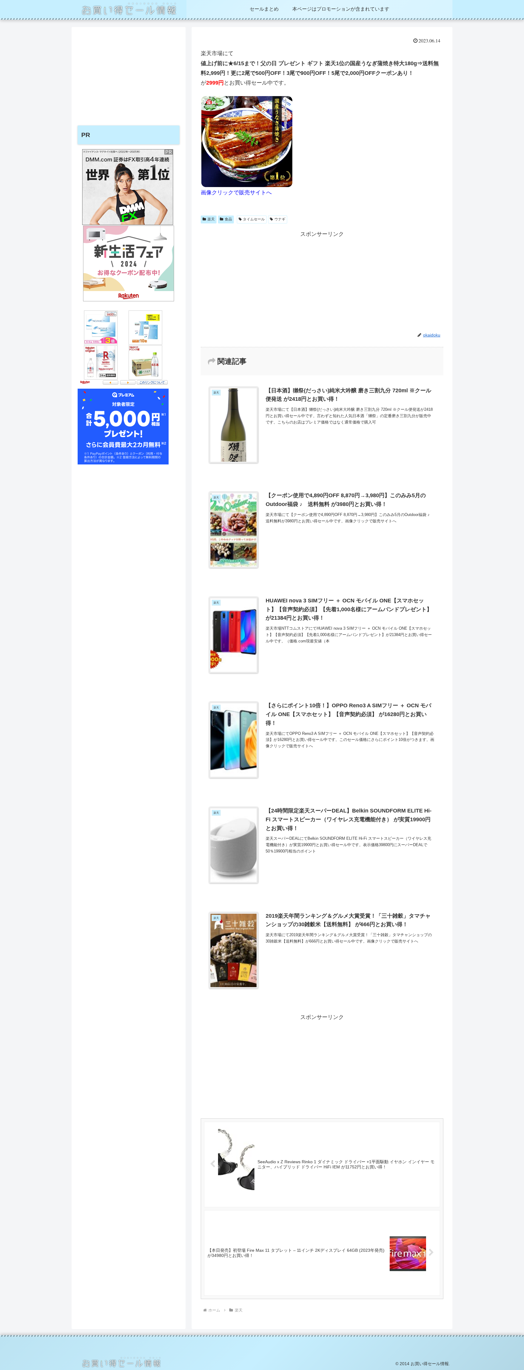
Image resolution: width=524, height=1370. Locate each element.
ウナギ (279, 219)
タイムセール (254, 219)
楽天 (211, 219)
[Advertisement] (322, 281)
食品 (228, 219)
